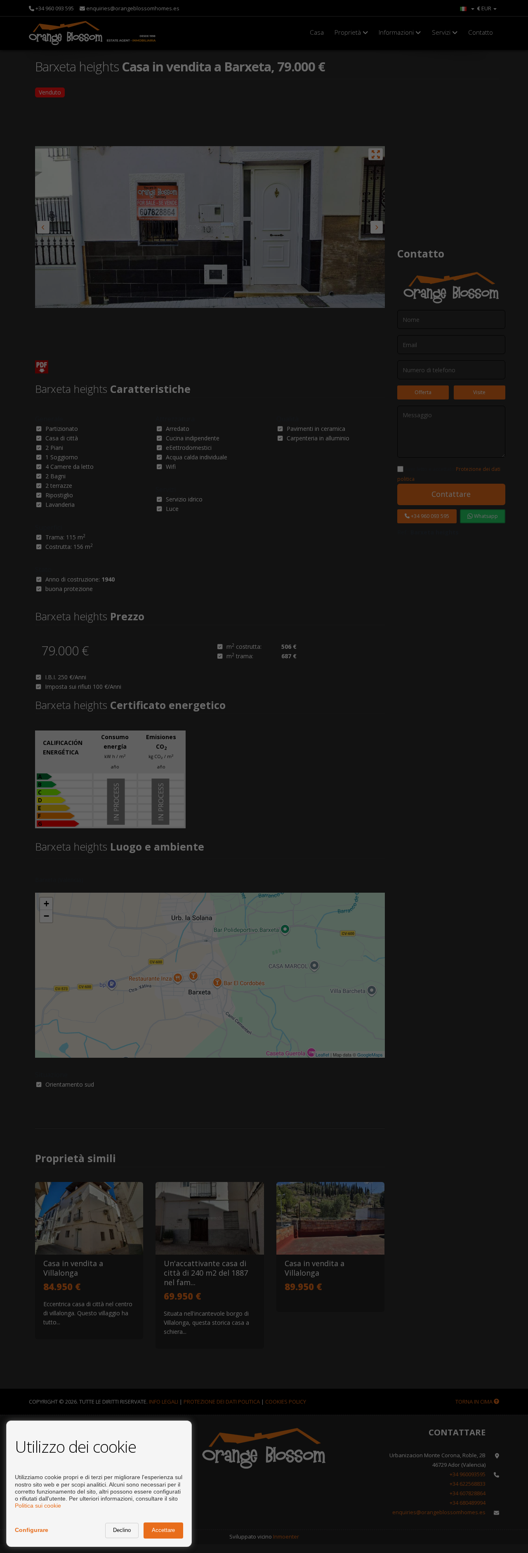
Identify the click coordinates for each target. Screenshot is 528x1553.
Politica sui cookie (38, 1505)
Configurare (31, 1530)
